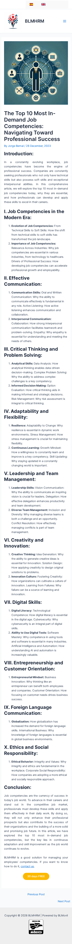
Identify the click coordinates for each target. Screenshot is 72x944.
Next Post (64, 901)
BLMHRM (34, 21)
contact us (27, 866)
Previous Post (36, 894)
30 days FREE (36, 876)
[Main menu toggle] (64, 21)
